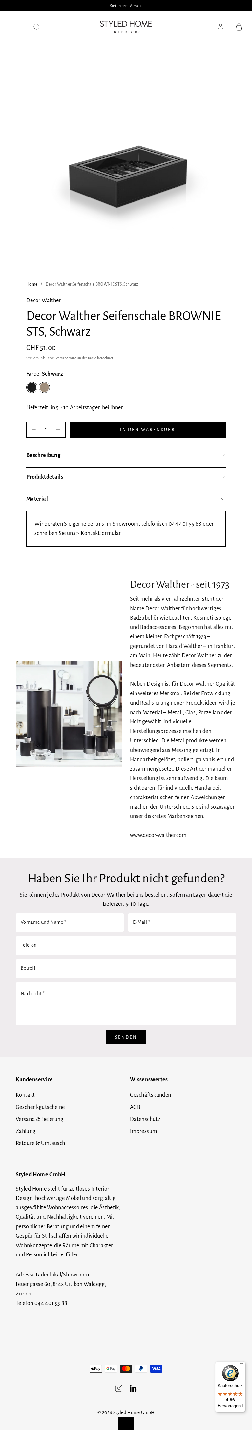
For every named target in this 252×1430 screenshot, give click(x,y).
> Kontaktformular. (98, 533)
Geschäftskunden (150, 1095)
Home (31, 284)
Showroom (126, 524)
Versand (62, 358)
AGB (135, 1107)
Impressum (143, 1131)
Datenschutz (145, 1119)
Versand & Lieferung (40, 1119)
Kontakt (25, 1095)
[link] (220, 27)
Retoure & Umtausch (40, 1143)
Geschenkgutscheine (40, 1107)
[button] (13, 27)
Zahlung (26, 1131)
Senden (126, 1037)
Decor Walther (43, 300)
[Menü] (241, 1365)
